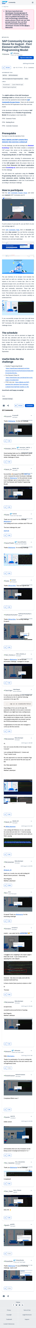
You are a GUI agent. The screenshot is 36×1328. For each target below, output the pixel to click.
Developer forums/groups (15, 13)
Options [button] (19, 61)
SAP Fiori (5, 75)
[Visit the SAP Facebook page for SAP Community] (13, 1305)
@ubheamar (11, 421)
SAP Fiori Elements (13, 75)
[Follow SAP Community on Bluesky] (16, 1305)
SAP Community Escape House (17, 193)
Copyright (9, 1314)
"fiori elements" (6, 84)
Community (12, 2)
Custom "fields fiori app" (17, 84)
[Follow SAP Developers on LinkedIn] (22, 1305)
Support (27, 1319)
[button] (3, 67)
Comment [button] (29, 405)
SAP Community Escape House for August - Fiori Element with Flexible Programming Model (17, 46)
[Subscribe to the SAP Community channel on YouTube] (19, 1305)
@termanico (10, 1056)
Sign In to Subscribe (26, 57)
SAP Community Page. (13, 229)
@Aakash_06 (7, 870)
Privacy (9, 1310)
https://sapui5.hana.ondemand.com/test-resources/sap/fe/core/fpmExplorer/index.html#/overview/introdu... (19, 371)
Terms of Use (27, 1310)
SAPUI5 (7, 531)
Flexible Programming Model (9, 87)
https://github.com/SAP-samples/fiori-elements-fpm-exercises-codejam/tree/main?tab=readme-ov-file (17, 384)
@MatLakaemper (11, 826)
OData (26, 78)
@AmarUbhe (12, 585)
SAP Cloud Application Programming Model (13, 78)
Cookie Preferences (9, 1324)
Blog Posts (6, 6)
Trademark (9, 1319)
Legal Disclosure (27, 1314)
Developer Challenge (7, 398)
